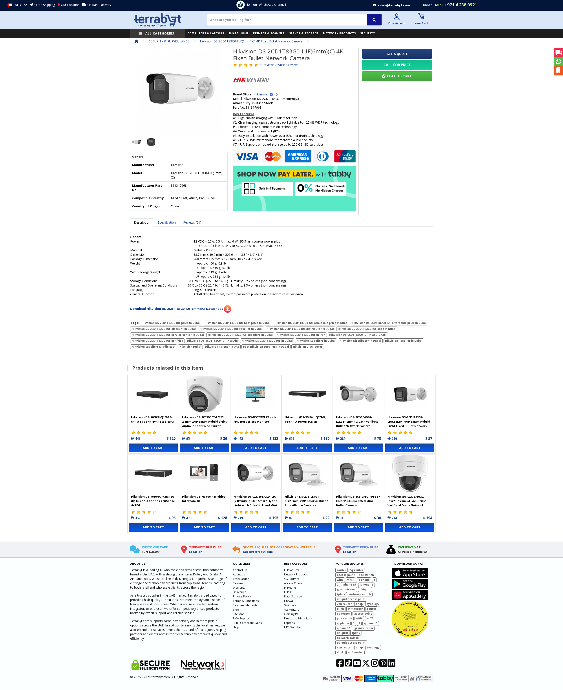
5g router (356, 570)
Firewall (289, 601)
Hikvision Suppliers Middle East (153, 347)
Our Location (70, 5)
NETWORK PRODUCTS (339, 33)
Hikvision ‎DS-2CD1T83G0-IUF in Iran (301, 335)
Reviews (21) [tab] (192, 222)
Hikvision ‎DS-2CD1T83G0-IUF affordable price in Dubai (389, 323)
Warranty (239, 588)
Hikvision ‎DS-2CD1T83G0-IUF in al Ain (212, 341)
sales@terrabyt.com (258, 552)
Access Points (293, 583)
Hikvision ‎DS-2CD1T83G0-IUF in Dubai (267, 341)
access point (346, 575)
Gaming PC (291, 614)
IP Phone (290, 588)
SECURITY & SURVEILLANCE (169, 41)
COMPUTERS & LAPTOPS (205, 33)
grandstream (346, 589)
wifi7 (350, 580)
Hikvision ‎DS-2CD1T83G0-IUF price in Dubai (171, 323)
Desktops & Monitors (298, 618)
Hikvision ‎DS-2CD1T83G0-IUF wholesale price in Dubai (311, 323)
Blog (236, 610)
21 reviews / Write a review (278, 65)
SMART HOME (238, 33)
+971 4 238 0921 (450, 5)
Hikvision (261, 94)
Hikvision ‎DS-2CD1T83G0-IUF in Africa (157, 341)
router (341, 570)
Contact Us (240, 570)
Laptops (289, 623)
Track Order (241, 579)
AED (18, 5)
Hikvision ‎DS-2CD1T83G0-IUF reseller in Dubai (231, 329)
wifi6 (340, 580)
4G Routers (291, 610)
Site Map (239, 614)
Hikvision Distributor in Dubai (360, 341)
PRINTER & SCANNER (269, 33)
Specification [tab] (167, 222)
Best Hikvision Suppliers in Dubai (266, 347)
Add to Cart (153, 448)
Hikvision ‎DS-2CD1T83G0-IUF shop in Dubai (367, 329)
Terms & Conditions (246, 601)
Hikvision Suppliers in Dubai (316, 341)
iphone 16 (366, 584)
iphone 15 (349, 584)
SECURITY (367, 33)
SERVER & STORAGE (304, 33)
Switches (290, 605)
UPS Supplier (293, 627)
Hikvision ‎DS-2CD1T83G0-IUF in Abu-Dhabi (358, 335)
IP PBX (288, 592)
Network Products (296, 574)
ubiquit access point (351, 599)
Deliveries (239, 592)
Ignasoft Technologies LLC (182, 684)
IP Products (291, 570)
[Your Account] (397, 17)
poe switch (366, 575)
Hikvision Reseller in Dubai (403, 341)
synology (373, 604)
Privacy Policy (242, 596)
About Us (239, 574)
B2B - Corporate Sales (247, 623)
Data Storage (293, 596)
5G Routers (291, 579)
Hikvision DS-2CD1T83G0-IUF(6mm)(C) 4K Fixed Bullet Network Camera (251, 41)
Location (195, 552)
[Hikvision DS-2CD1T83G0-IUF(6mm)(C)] (179, 93)
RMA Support (241, 618)
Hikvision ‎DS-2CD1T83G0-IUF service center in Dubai (168, 335)
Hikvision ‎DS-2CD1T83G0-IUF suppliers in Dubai (240, 335)
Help (236, 627)
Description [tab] (142, 222)
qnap (359, 604)
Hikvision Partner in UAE (222, 347)
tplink (341, 594)
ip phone (364, 580)
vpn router (344, 604)
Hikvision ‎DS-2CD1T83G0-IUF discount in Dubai (164, 329)
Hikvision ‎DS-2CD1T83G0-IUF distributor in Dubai (300, 329)
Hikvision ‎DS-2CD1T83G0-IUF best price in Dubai (238, 323)
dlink (340, 609)
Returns (238, 583)
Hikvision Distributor (307, 347)
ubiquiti (365, 589)
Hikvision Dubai (190, 347)
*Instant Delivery (99, 5)
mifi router (355, 609)
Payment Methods (245, 605)
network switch (360, 594)
